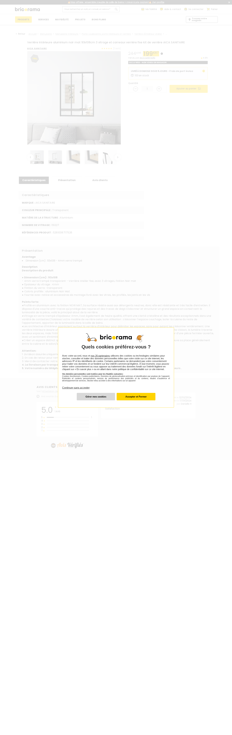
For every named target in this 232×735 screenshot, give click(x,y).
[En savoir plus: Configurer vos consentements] (96, 396)
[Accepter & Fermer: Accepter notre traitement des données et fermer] (136, 396)
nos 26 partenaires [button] (100, 355)
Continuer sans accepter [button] (76, 386)
